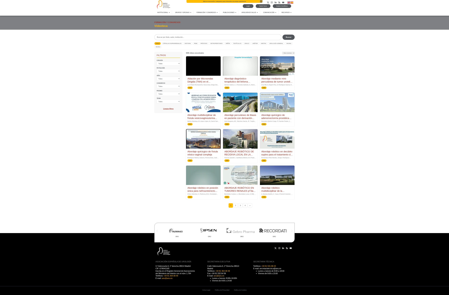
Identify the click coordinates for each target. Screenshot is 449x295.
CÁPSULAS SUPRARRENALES (172, 43)
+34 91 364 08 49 (171, 276)
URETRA (263, 43)
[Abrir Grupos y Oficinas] (190, 12)
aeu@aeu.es (167, 278)
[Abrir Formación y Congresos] (217, 12)
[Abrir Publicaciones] (235, 12)
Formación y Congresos (167, 22)
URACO (246, 43)
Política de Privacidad (222, 290)
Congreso (161, 83)
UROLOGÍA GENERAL (276, 43)
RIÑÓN (228, 43)
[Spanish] (291, 2)
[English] (288, 2)
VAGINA (288, 43)
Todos (157, 43)
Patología (161, 68)
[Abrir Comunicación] (275, 12)
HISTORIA (188, 43)
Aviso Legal (206, 290)
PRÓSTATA (204, 43)
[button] (157, 230)
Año (158, 75)
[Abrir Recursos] (291, 12)
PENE (195, 43)
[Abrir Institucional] (169, 12)
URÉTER (255, 43)
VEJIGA (158, 47)
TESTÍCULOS (237, 43)
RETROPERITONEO (216, 43)
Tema (159, 98)
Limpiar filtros (168, 108)
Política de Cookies (240, 290)
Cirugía (160, 60)
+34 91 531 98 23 (268, 266)
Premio (159, 90)
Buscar (288, 37)
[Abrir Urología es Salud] (257, 12)
